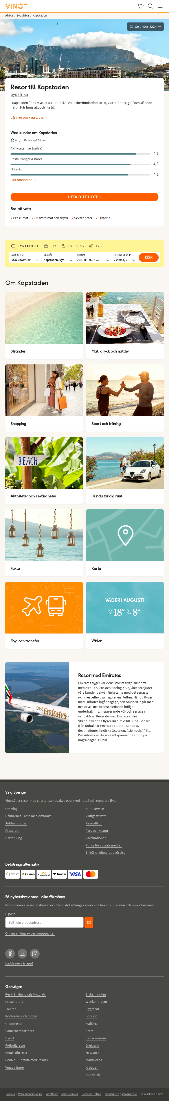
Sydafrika (19, 94)
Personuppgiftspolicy (30, 1093)
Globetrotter (112, 1093)
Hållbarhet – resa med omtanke (28, 816)
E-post (10, 914)
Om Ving (11, 808)
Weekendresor (96, 1001)
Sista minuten (96, 994)
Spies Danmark (69, 1093)
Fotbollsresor (15, 1045)
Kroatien (92, 1067)
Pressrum (12, 830)
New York (92, 1052)
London (91, 1016)
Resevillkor (94, 823)
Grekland (92, 1045)
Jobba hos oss (16, 823)
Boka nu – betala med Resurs (26, 1060)
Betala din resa (16, 1052)
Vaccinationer (96, 838)
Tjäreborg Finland (91, 1093)
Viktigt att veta (96, 816)
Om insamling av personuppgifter (30, 933)
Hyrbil (9, 1038)
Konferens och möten (21, 1016)
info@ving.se (129, 1093)
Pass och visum (97, 830)
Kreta (90, 1031)
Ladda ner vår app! (19, 963)
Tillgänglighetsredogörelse (105, 852)
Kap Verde (93, 1074)
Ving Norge (52, 1093)
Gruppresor (14, 1023)
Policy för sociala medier (104, 845)
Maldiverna (94, 1060)
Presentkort (14, 1001)
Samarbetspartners (19, 1031)
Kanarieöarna (96, 1038)
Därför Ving (13, 838)
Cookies (10, 1093)
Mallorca (92, 1023)
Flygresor (92, 1009)
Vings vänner (14, 1067)
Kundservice (95, 808)
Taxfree (10, 1009)
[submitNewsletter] (88, 922)
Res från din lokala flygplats (25, 994)
